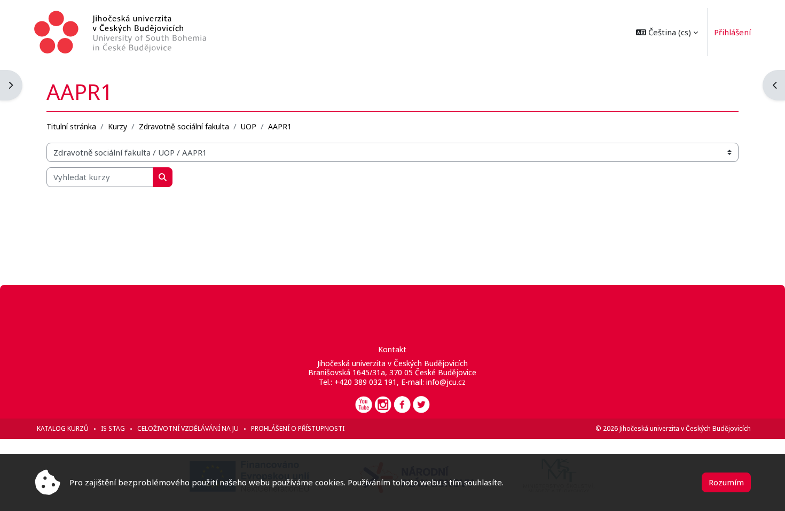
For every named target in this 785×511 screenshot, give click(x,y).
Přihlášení (732, 32)
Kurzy (117, 126)
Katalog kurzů (63, 428)
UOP (248, 126)
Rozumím (726, 482)
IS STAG (113, 428)
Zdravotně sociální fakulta (184, 126)
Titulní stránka (71, 126)
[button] (667, 32)
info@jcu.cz (446, 382)
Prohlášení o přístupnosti (297, 428)
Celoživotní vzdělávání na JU (188, 428)
